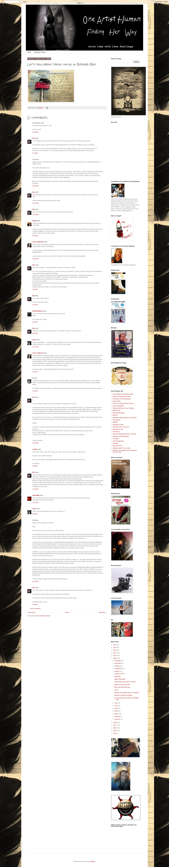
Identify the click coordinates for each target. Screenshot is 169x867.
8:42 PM (35, 333)
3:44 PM (35, 305)
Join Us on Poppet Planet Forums (123, 403)
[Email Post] (46, 107)
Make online (116, 410)
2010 (115, 655)
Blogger (92, 861)
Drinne (34, 221)
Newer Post (31, 612)
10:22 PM (35, 581)
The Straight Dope (118, 441)
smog (116, 690)
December (118, 660)
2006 (115, 728)
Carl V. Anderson (37, 242)
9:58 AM (34, 466)
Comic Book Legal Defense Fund (123, 394)
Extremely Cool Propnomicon (122, 399)
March (117, 714)
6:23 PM (35, 322)
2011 (115, 653)
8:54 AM (34, 236)
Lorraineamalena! (118, 406)
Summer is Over (119, 674)
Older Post (102, 612)
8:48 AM (34, 604)
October (117, 666)
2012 (115, 650)
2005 (115, 730)
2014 (115, 645)
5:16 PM (35, 391)
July (116, 703)
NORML (115, 422)
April (116, 711)
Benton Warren (37, 311)
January (117, 719)
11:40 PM (35, 186)
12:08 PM (35, 259)
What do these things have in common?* (127, 692)
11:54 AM (35, 489)
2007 (115, 725)
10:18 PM (35, 132)
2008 (115, 722)
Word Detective (117, 446)
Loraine (34, 449)
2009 (115, 658)
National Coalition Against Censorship (124, 417)
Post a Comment (35, 608)
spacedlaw (35, 495)
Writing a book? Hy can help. (122, 448)
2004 (115, 733)
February (118, 716)
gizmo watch (116, 401)
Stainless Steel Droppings (121, 436)
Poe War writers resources (121, 427)
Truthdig (115, 443)
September (118, 668)
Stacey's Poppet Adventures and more (124, 434)
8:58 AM (34, 514)
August (117, 671)
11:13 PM (35, 502)
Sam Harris (116, 431)
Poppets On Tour (118, 429)
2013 (115, 647)
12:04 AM (35, 203)
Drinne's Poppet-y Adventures (122, 396)
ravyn (34, 339)
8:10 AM (34, 372)
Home (29, 52)
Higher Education (119, 679)
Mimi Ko (115, 415)
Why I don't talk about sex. (122, 687)
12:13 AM (35, 214)
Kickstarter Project (39, 52)
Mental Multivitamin (119, 413)
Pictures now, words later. (122, 684)
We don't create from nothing (123, 695)
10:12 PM (35, 347)
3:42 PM (35, 289)
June (116, 706)
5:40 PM (35, 153)
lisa (33, 138)
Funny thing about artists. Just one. (125, 682)
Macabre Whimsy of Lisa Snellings (123, 408)
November (118, 663)
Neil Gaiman (116, 420)
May (116, 708)
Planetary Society (118, 424)
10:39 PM (35, 443)
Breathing (117, 676)
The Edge (116, 438)
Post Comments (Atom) (43, 616)
